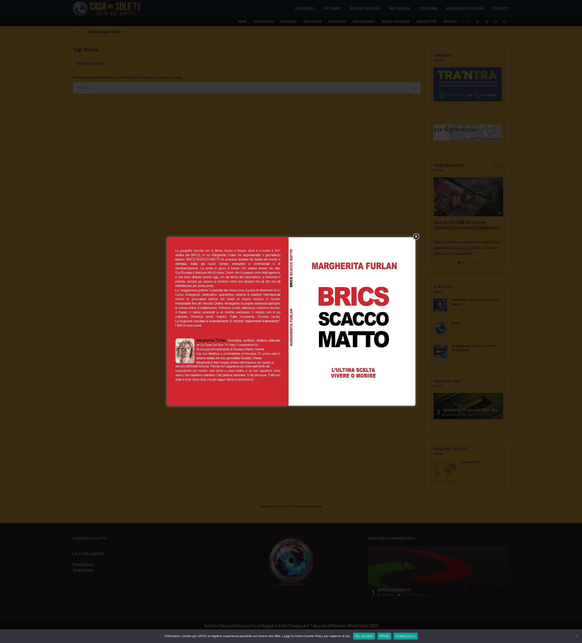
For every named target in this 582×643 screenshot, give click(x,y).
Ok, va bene (364, 636)
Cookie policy (405, 636)
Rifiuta (384, 636)
